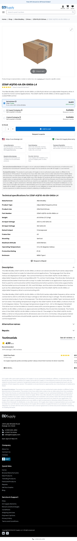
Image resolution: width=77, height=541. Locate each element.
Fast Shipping (32, 145)
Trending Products (9, 479)
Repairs (5, 484)
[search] (73, 12)
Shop (10, 19)
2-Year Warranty (9, 145)
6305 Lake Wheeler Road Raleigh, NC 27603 (11, 425)
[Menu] (4, 12)
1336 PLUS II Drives (39, 19)
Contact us (40, 79)
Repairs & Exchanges (10, 156)
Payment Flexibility (59, 145)
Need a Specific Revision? (21, 87)
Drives (28, 19)
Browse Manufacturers (10, 473)
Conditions (6, 510)
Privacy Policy (7, 518)
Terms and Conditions (10, 521)
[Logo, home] (8, 7)
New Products (7, 476)
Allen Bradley (19, 19)
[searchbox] (40, 12)
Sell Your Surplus (7, 487)
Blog (3, 490)
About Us (5, 449)
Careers (5, 455)
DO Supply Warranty (9, 504)
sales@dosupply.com (12, 435)
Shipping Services (8, 512)
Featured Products (9, 481)
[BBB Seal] (38, 459)
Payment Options (8, 515)
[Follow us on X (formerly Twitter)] (7, 533)
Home (4, 19)
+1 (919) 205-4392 (11, 430)
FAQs (4, 501)
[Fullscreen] (71, 30)
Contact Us (6, 452)
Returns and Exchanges (10, 507)
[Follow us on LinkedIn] (3, 533)
